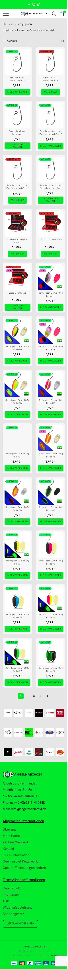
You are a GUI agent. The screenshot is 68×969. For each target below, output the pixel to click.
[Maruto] (29, 713)
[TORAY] (50, 752)
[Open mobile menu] (6, 13)
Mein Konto (11, 836)
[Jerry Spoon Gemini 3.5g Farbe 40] (17, 331)
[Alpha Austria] (8, 752)
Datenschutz (12, 888)
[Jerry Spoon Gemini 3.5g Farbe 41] (51, 277)
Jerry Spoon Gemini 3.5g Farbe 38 (17, 402)
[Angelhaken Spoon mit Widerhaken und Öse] (51, 170)
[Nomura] (39, 713)
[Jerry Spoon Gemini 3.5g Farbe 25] (51, 652)
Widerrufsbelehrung (17, 907)
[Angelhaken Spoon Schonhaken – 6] (51, 62)
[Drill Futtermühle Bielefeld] (8, 732)
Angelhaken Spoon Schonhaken (17, 133)
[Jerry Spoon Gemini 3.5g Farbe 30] (51, 545)
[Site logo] (34, 13)
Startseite (8, 24)
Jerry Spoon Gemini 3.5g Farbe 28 (51, 616)
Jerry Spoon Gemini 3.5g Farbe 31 (17, 562)
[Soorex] (39, 752)
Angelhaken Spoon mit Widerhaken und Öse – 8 (50, 133)
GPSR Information (16, 855)
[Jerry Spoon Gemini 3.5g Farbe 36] (17, 438)
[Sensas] (29, 752)
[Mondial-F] (18, 752)
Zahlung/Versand (15, 842)
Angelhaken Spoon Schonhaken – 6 (50, 79)
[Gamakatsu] (18, 713)
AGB (6, 901)
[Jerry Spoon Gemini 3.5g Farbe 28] (51, 599)
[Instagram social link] (33, 4)
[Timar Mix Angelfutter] (60, 732)
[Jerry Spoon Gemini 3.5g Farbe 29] (17, 599)
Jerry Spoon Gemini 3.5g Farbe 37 (51, 402)
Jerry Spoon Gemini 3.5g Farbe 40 (17, 348)
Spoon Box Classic (17, 293)
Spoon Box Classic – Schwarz (17, 241)
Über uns (9, 829)
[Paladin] (50, 713)
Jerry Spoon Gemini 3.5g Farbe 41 (51, 294)
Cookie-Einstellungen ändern (24, 868)
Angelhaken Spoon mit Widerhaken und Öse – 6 (17, 187)
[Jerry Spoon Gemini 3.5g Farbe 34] (17, 492)
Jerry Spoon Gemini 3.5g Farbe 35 (51, 455)
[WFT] (60, 752)
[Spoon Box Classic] (17, 277)
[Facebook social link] (29, 4)
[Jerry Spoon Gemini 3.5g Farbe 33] (51, 492)
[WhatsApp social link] (38, 4)
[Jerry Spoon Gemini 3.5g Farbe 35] (51, 438)
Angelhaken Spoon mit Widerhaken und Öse (50, 187)
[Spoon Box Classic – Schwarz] (17, 224)
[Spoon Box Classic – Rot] (51, 224)
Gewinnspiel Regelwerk (20, 861)
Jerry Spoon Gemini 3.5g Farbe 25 (51, 669)
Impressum (11, 895)
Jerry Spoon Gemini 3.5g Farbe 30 (51, 562)
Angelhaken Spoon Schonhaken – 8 (17, 79)
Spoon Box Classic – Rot (50, 239)
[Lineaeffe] (50, 732)
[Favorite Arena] (18, 732)
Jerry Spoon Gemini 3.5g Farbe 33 (51, 509)
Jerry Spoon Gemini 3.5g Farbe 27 (17, 669)
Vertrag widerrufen (20, 923)
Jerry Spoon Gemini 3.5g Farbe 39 (51, 348)
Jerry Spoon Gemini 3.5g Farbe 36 (17, 455)
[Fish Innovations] (29, 732)
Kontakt (8, 849)
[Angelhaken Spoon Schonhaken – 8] (17, 62)
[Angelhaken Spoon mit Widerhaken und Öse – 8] (51, 115)
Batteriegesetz (13, 914)
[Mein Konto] (54, 13)
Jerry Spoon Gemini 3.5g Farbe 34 (17, 509)
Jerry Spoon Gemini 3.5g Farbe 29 (17, 616)
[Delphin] (8, 713)
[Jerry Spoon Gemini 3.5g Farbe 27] (17, 652)
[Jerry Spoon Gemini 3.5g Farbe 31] (17, 545)
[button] (17, 92)
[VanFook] (60, 713)
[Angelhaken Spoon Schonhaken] (17, 115)
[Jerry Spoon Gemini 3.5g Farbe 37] (51, 384)
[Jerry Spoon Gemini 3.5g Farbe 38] (17, 384)
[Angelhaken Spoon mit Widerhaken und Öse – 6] (17, 170)
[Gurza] (39, 732)
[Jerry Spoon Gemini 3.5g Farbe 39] (51, 331)
